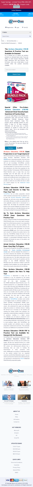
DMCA (16, 472)
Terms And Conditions (16, 462)
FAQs (16, 417)
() (26, 27)
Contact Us (16, 422)
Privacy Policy (16, 467)
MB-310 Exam (16, 454)
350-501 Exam (16, 451)
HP (16, 435)
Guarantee (16, 465)
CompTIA (16, 438)
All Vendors (16, 419)
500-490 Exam (16, 449)
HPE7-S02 (27, 13)
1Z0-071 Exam (16, 446)
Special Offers (16, 470)
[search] (30, 36)
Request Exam (16, 74)
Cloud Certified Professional (8, 43)
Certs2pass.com (6, 485)
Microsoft (16, 430)
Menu (5, 32)
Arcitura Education (11, 41)
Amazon (16, 433)
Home (2, 41)
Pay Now (10, 148)
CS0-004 (11, 13)
